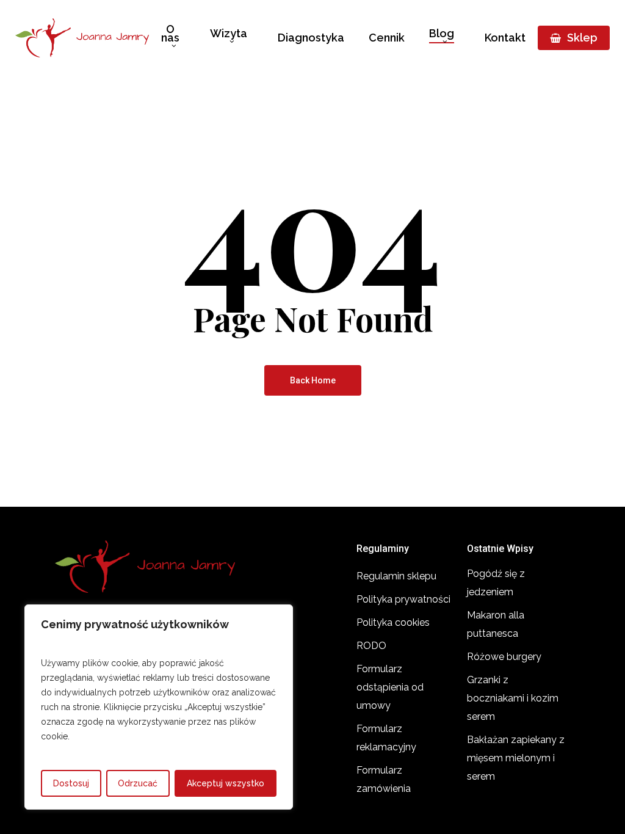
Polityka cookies (393, 622)
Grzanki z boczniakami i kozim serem (512, 698)
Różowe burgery (504, 656)
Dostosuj (71, 783)
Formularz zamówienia (383, 779)
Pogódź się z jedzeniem (496, 583)
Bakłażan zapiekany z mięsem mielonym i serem (516, 758)
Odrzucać (137, 783)
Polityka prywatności (403, 599)
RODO (371, 645)
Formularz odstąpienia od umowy (390, 687)
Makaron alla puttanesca (495, 624)
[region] (158, 707)
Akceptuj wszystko (225, 783)
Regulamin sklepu (396, 576)
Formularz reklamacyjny (386, 738)
